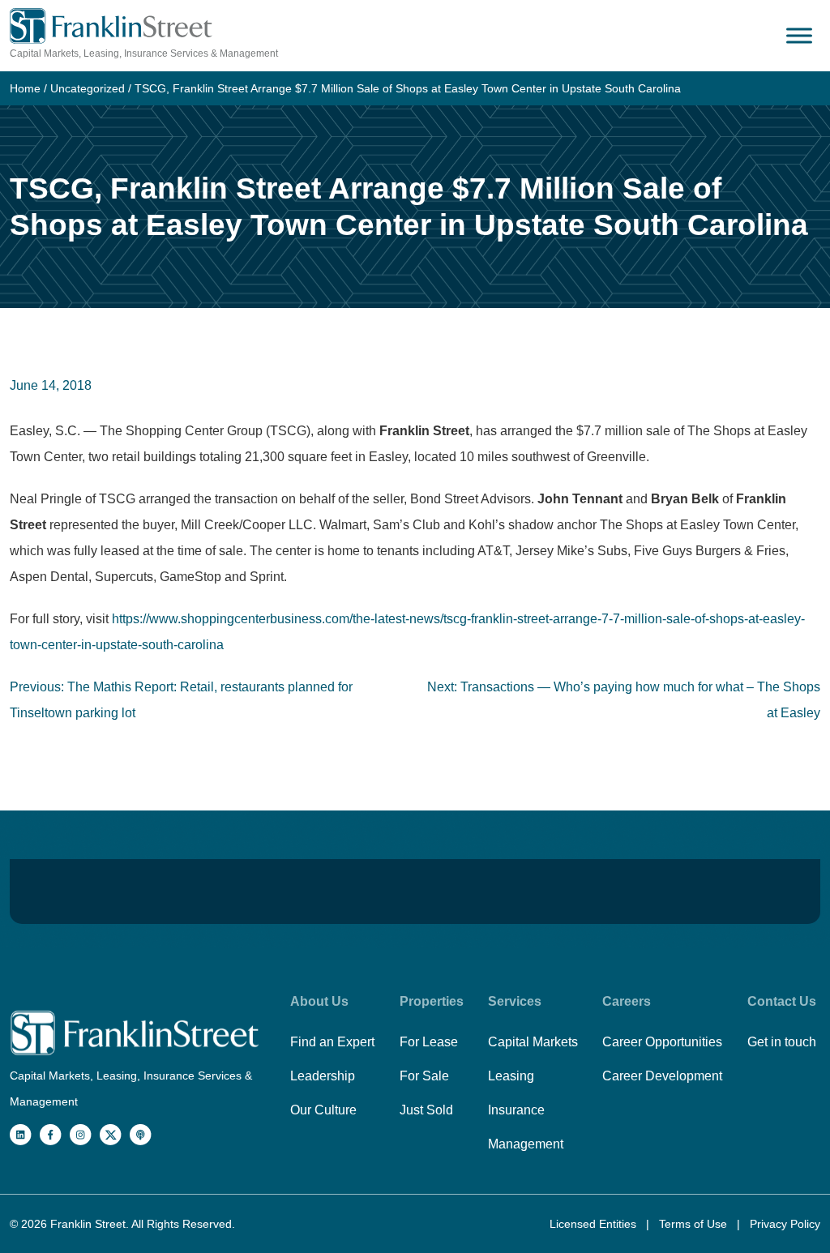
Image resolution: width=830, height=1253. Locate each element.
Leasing (511, 1076)
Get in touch (781, 1042)
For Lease (429, 1042)
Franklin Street (88, 1223)
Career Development (662, 1076)
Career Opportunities (662, 1042)
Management (525, 1144)
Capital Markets (533, 1042)
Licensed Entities (595, 1223)
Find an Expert (332, 1042)
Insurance (516, 1110)
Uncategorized (87, 88)
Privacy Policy (785, 1223)
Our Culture (323, 1110)
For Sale (424, 1076)
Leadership (322, 1076)
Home (25, 88)
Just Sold (426, 1110)
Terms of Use (694, 1223)
